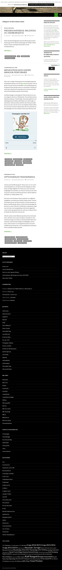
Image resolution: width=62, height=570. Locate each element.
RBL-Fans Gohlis (6, 408)
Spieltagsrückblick (7, 517)
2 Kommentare (30, 35)
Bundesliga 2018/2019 (52, 550)
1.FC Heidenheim (6, 545)
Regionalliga (5, 558)
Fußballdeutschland (7, 479)
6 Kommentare (30, 179)
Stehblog (4, 357)
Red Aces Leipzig (6, 420)
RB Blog (4, 400)
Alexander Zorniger (22, 237)
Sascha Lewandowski (10, 242)
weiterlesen (8, 50)
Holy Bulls (5, 391)
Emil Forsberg (53, 552)
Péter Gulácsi (8, 163)
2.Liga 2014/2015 (34, 545)
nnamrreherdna (6, 451)
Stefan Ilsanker (36, 558)
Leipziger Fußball (6, 494)
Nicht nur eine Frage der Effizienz (10, 272)
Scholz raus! (5, 266)
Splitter (4, 520)
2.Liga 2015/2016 (48, 545)
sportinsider (5, 354)
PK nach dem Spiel (9, 28)
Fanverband (5, 388)
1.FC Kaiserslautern (15, 545)
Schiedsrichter (27, 163)
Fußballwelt (5, 482)
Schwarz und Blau (6, 345)
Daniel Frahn (13, 552)
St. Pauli (31, 558)
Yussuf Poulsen (36, 561)
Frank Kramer (8, 241)
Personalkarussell (6, 499)
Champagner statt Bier (10, 67)
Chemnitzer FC (5, 552)
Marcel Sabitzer (7, 557)
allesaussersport (6, 313)
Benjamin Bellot (18, 159)
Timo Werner (54, 558)
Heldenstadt (5, 442)
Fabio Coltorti (28, 159)
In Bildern (4, 488)
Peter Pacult (14, 556)
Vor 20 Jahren (5, 529)
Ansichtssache (6, 465)
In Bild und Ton (6, 485)
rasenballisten (5, 394)
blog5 (3, 322)
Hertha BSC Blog (6, 331)
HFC (27, 554)
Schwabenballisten (7, 423)
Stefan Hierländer (9, 164)
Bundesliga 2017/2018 (38, 550)
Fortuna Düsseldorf (21, 554)
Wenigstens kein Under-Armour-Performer (17, 71)
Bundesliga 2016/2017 (10, 56)
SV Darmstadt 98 (46, 559)
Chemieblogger (6, 436)
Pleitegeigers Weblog (7, 343)
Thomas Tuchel (22, 242)
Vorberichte (5, 531)
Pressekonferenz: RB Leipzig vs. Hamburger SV (20, 31)
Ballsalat (4, 319)
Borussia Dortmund (7, 550)
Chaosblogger (5, 434)
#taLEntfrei (5, 379)
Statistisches (5, 523)
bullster (4, 385)
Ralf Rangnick (18, 163)
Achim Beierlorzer (10, 237)
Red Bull (55, 557)
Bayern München (45, 548)
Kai (27, 83)
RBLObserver (5, 417)
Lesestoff (4, 497)
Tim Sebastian (5, 561)
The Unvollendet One (7, 269)
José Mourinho (9, 161)
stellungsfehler (6, 360)
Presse (4, 508)
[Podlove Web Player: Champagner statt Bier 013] (20, 131)
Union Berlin (12, 561)
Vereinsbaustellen (9, 174)
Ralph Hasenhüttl (10, 58)
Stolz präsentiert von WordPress (9, 568)
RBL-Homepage (6, 411)
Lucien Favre (18, 161)
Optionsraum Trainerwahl (19, 177)
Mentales (13, 297)
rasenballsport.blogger (8, 397)
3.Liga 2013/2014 (10, 547)
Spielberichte (5, 514)
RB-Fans (4, 406)
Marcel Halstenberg (47, 554)
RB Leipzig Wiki (6, 403)
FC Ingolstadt (14, 554)
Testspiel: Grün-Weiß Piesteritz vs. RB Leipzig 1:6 (20, 288)
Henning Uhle (5, 294)
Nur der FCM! (6, 340)
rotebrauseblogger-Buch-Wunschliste (52, 45)
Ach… (3, 462)
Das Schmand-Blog (7, 439)
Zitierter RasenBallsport (8, 534)
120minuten (5, 311)
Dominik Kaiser (33, 552)
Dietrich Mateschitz (23, 239)
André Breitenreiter (10, 239)
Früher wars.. (5, 476)
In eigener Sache (6, 491)
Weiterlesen (47, 113)
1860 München (21, 548)
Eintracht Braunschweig (43, 552)
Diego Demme (23, 552)
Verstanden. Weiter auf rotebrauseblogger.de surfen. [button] (41, 4)
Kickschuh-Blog (6, 337)
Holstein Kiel (30, 554)
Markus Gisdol (25, 56)
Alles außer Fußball (7, 278)
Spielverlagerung (6, 351)
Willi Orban (26, 561)
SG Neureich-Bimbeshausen (9, 348)
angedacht (5, 316)
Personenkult (5, 502)
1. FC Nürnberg (22, 545)
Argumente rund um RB (8, 467)
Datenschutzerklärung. (20, 4)
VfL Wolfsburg (18, 561)
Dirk (22, 83)
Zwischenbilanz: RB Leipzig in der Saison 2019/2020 (15, 275)
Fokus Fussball (6, 328)
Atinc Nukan (8, 159)
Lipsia (3, 448)
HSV (19, 56)
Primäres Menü (60, 15)
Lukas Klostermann (38, 554)
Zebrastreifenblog (6, 369)
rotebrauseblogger (18, 35)
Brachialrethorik (6, 470)
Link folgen (54, 30)
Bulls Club (5, 382)
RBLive (4, 414)
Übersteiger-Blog (6, 366)
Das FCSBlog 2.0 (6, 325)
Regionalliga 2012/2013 (15, 558)
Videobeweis (20, 164)
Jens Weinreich (6, 334)
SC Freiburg (25, 558)
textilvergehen (6, 363)
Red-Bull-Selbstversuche (8, 511)
